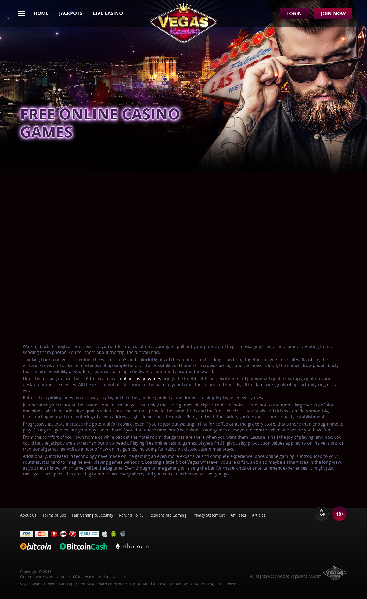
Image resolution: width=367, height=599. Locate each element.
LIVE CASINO (108, 13)
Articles (258, 515)
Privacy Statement (208, 515)
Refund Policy (131, 515)
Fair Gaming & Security (92, 515)
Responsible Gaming (167, 515)
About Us (28, 515)
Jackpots (70, 13)
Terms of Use (54, 515)
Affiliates (238, 515)
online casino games (140, 379)
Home (41, 13)
